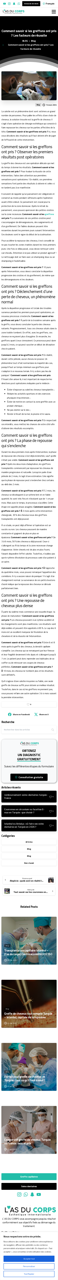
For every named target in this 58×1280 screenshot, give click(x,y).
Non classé (29, 862)
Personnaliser (29, 1266)
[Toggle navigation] (54, 11)
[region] (29, 1256)
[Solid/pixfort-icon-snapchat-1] (32, 1194)
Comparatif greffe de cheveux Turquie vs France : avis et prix (27, 1141)
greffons (49, 214)
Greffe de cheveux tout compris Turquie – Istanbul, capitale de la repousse (28, 1015)
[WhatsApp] (18, 3)
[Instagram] (9, 3)
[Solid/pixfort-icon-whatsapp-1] (26, 1194)
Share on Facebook (21, 714)
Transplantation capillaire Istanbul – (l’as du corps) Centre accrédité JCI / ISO (28, 952)
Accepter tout (29, 1258)
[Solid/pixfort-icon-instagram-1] (19, 1194)
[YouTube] (4, 3)
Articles (29, 841)
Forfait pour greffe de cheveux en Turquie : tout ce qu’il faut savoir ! (24, 1078)
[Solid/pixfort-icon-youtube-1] (38, 1194)
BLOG (25, 40)
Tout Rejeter (29, 1273)
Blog (33, 40)
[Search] (53, 729)
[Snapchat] (14, 3)
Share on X (43, 714)
